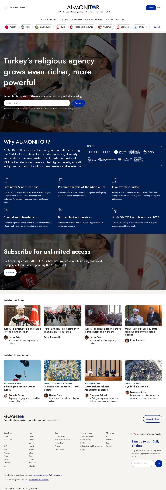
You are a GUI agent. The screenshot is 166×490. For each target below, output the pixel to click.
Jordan (31, 436)
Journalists (109, 439)
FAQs (82, 443)
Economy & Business (94, 19)
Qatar (6, 459)
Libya (31, 453)
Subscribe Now (153, 418)
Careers (109, 446)
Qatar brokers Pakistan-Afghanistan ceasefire (97, 388)
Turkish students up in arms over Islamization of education (61, 330)
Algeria (32, 466)
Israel (6, 449)
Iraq (30, 433)
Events (22, 7)
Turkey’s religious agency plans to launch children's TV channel (103, 330)
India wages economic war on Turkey (19, 388)
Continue (10, 272)
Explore (109, 19)
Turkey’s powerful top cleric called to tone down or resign (22, 330)
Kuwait (31, 446)
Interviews (120, 19)
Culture (64, 19)
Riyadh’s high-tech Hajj (137, 386)
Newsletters (14, 7)
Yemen (31, 449)
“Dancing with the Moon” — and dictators (61, 388)
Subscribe (151, 7)
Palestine (7, 453)
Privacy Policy (85, 439)
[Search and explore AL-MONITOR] (6, 8)
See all (157, 27)
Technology (76, 19)
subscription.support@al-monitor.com (48, 475)
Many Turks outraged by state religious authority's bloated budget (141, 332)
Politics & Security (49, 19)
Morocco (32, 462)
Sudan (31, 456)
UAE (5, 446)
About (108, 436)
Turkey (6, 436)
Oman (31, 439)
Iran (5, 443)
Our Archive (59, 449)
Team (108, 443)
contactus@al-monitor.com (39, 479)
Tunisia (31, 459)
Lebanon (7, 462)
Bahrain (32, 443)
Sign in (159, 7)
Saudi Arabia (8, 439)
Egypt (6, 456)
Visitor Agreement (87, 436)
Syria (5, 466)
